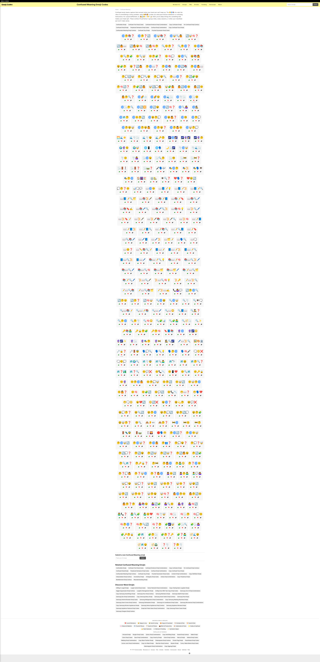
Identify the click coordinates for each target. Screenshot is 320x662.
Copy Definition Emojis (195, 574)
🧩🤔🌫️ (153, 534)
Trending (204, 4)
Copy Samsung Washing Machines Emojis (176, 599)
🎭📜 (185, 168)
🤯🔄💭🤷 (155, 86)
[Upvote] (125, 39)
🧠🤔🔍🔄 (142, 524)
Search (315, 4)
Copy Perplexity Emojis (183, 576)
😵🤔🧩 (197, 412)
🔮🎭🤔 (145, 341)
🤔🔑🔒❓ (141, 463)
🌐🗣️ (158, 147)
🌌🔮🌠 (185, 137)
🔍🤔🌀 (122, 320)
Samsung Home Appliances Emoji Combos (152, 605)
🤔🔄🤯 (152, 452)
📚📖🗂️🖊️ (172, 269)
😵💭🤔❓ (124, 412)
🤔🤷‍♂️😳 (180, 463)
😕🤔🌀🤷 (136, 381)
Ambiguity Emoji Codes (152, 576)
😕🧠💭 (169, 56)
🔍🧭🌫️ (186, 320)
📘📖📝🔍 (190, 249)
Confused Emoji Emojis (122, 27)
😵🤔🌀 (152, 412)
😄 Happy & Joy (142, 623)
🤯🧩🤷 (169, 86)
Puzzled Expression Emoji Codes (161, 30)
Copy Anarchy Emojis (156, 637)
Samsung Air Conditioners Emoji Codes (167, 602)
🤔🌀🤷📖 (196, 66)
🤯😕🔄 (152, 483)
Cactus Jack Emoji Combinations (130, 643)
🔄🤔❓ (135, 300)
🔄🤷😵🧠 (136, 45)
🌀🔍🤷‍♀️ (183, 107)
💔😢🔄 (191, 178)
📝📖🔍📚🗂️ (146, 290)
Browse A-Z (176, 4)
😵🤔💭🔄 (166, 412)
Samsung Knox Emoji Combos (145, 593)
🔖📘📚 (169, 330)
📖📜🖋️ (139, 218)
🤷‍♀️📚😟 (143, 503)
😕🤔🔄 (167, 381)
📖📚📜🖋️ (145, 198)
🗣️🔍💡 (160, 351)
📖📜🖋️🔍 (169, 218)
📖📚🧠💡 (177, 208)
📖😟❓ (128, 249)
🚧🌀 (175, 422)
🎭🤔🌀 (129, 178)
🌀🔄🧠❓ (168, 107)
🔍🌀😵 (161, 300)
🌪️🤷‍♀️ (135, 157)
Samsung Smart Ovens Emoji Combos (126, 602)
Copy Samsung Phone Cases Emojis (176, 608)
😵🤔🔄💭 (182, 412)
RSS (189, 649)
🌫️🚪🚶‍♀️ (122, 168)
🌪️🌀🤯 (183, 147)
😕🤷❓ (122, 391)
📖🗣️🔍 (181, 239)
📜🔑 (177, 279)
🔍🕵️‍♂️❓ (195, 310)
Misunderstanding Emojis (140, 579)
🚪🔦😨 (126, 432)
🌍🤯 (136, 147)
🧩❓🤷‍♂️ (181, 534)
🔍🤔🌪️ (135, 320)
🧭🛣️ (154, 544)
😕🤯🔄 (180, 381)
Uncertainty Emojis (139, 576)
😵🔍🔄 (139, 412)
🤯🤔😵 (152, 493)
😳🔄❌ (153, 402)
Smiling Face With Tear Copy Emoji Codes (166, 591)
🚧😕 (186, 422)
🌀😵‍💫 (184, 117)
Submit (142, 558)
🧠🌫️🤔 (185, 514)
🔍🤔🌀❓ (184, 45)
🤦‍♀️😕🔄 (171, 473)
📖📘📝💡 (164, 188)
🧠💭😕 (197, 514)
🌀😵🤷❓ (170, 117)
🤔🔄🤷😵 (182, 452)
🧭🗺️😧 (142, 544)
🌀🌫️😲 (193, 96)
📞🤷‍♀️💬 (177, 290)
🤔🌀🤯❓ (139, 442)
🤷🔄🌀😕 (184, 86)
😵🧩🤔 (121, 66)
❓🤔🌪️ (177, 544)
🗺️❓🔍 (134, 371)
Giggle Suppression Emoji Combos (125, 591)
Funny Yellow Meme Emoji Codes (189, 643)
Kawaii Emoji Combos (183, 634)
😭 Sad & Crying (153, 623)
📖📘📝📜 (180, 188)
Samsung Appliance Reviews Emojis (176, 605)
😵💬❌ (192, 402)
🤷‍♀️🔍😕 (169, 503)
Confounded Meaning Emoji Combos (126, 30)
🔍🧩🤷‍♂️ (173, 320)
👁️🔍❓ (165, 178)
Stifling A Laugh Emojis (122, 588)
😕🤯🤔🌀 (194, 381)
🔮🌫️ (133, 341)
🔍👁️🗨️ (197, 300)
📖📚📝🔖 (177, 198)
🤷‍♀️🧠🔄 (193, 503)
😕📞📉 (160, 371)
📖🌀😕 (150, 188)
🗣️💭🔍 (147, 351)
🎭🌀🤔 (173, 168)
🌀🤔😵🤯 (128, 127)
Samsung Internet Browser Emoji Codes (127, 599)
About (220, 4)
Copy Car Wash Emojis (148, 643)
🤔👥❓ (166, 442)
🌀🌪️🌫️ (181, 96)
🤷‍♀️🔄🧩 (156, 503)
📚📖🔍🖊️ (128, 269)
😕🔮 (123, 381)
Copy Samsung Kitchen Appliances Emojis (127, 605)
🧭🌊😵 (194, 534)
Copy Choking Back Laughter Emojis (179, 588)
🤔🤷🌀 (167, 463)
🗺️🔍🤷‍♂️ (160, 361)
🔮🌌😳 (193, 330)
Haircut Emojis (181, 637)
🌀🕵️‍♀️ (195, 107)
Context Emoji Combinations (179, 574)
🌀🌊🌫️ (168, 96)
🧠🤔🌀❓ (126, 524)
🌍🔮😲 (124, 147)
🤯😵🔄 (193, 483)
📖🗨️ (193, 239)
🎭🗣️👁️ (197, 168)
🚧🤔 (198, 422)
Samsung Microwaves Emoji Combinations (191, 602)
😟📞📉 (172, 391)
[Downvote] (128, 39)
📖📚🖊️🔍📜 (160, 208)
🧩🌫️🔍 (182, 524)
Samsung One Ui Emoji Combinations (190, 591)
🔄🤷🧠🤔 (152, 45)
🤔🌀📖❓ (152, 66)
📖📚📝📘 (161, 198)
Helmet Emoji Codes (192, 637)
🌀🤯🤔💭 (192, 127)
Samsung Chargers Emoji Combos (125, 611)
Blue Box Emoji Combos (162, 643)
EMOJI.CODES (5, 1)
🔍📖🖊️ (157, 310)
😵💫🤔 (179, 402)
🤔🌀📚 (166, 66)
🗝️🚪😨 (134, 351)
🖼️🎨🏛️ (198, 341)
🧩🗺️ (141, 534)
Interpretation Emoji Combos (124, 576)
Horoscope (212, 4)
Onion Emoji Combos (169, 637)
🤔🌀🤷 (153, 442)
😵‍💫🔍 (138, 422)
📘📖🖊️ (141, 259)
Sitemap (184, 649)
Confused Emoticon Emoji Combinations (156, 24)
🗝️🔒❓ (121, 351)
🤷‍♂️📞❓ (122, 514)
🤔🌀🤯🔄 (123, 442)
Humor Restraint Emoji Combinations (157, 588)
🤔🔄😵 (139, 452)
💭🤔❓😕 (123, 188)
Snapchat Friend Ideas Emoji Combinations (152, 608)
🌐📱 (147, 147)
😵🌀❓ (166, 402)
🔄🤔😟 (122, 300)
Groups (184, 4)
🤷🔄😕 (198, 86)
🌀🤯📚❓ (160, 35)
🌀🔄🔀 (141, 107)
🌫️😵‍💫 (172, 157)
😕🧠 (134, 391)
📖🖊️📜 (156, 239)
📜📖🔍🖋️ (144, 279)
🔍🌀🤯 (173, 300)
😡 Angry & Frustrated (166, 623)
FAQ (190, 4)
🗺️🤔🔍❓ (197, 361)
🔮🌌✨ (121, 341)
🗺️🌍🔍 (134, 361)
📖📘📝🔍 (196, 188)
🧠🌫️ (173, 514)
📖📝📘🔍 (145, 229)
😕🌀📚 (198, 45)
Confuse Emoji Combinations (159, 27)
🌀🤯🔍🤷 (176, 35)
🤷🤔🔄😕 (195, 493)
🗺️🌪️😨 (147, 361)
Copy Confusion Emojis (175, 24)
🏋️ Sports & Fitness (151, 626)
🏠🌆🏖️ (141, 178)
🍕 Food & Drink (191, 623)
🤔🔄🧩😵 (192, 76)
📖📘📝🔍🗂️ (128, 198)
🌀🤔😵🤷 (144, 127)
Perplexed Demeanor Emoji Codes (139, 27)
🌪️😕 (124, 157)
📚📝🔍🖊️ (128, 279)
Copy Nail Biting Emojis (169, 634)
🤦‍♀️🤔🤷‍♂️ (184, 473)
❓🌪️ (165, 544)
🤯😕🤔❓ (166, 483)
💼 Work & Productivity (165, 626)
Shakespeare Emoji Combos (163, 640)
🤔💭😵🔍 (160, 76)
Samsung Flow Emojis (183, 596)
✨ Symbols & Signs (173, 629)
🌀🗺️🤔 (124, 117)
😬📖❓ (185, 391)
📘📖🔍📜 (126, 259)
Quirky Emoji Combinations (153, 634)
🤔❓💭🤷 (124, 473)
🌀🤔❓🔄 (144, 35)
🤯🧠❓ (165, 493)
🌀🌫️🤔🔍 (127, 107)
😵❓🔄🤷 (136, 66)
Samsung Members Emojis (163, 593)
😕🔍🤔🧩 (126, 56)
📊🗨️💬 (137, 188)
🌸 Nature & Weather (126, 626)
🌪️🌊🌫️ (196, 147)
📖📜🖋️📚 (153, 218)
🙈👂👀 (150, 422)
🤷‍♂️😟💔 (148, 514)
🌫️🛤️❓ (148, 168)
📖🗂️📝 (169, 239)
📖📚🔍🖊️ (193, 198)
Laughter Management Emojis (145, 591)
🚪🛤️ (138, 432)
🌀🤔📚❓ (128, 35)
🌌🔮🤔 (198, 137)
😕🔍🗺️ (185, 371)
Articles (196, 4)
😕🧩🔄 (146, 391)
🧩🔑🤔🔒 (127, 534)
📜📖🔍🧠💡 (162, 279)
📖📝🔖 (192, 229)
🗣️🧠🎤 (185, 351)
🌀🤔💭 (196, 117)
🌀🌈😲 (155, 96)
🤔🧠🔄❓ (123, 86)
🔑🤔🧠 (156, 330)
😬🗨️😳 (128, 402)
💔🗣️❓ (178, 178)
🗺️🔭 (172, 361)
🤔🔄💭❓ (124, 452)
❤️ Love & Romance (130, 623)
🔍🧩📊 (161, 320)
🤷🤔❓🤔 (128, 503)
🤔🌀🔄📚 (180, 66)
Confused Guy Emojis (144, 30)
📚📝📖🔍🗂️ (190, 269)
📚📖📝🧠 (174, 259)
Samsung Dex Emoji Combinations (125, 596)
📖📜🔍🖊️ (193, 208)
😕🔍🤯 (141, 56)
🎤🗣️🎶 (161, 168)
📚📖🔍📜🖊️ (192, 259)
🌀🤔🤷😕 (176, 127)
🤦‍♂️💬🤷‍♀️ (197, 473)
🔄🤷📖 (121, 45)
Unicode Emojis (126, 634)
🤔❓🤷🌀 (156, 473)
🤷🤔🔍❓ (128, 96)
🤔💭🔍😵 (144, 76)
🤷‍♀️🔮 (181, 503)
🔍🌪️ (185, 300)
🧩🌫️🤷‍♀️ (195, 524)
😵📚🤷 (195, 56)
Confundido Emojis (121, 24)
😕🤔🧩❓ (155, 56)
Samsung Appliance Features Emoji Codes (127, 608)
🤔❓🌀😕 (194, 463)
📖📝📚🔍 (161, 229)
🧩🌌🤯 (169, 524)
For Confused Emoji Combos (191, 24)
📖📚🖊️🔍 (142, 208)
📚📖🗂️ (158, 269)
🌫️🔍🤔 (160, 157)
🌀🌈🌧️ (142, 96)
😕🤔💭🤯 (152, 381)
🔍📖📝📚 (142, 310)
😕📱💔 (173, 371)
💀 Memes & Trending (160, 629)
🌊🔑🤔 (160, 137)
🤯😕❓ (181, 483)
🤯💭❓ (139, 483)
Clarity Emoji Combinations (168, 576)
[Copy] (131, 39)
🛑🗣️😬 (161, 432)
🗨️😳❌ (198, 351)
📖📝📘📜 (129, 229)
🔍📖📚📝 (126, 310)
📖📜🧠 (184, 218)
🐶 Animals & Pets (179, 623)
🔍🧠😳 (148, 320)
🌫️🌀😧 (147, 157)
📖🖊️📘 (143, 239)
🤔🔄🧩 (197, 452)
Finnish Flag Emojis (178, 640)
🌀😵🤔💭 (154, 117)
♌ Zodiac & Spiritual (194, 626)
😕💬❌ (147, 371)
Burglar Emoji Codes (138, 634)
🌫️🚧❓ (195, 157)
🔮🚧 (157, 341)
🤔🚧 (155, 463)
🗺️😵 (183, 361)
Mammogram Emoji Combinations (153, 646)
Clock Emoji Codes (127, 637)
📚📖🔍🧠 (144, 269)
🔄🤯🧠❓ (192, 35)
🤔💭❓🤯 (196, 442)
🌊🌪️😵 (147, 137)
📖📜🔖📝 (124, 218)
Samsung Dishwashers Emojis (147, 602)
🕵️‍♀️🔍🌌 (169, 341)
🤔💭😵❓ (180, 442)
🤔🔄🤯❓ (166, 452)
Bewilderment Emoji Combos (124, 579)
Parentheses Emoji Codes (192, 640)
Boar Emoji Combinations (141, 637)
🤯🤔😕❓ (137, 493)
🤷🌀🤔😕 (179, 493)
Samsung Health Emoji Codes (180, 593)
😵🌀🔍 (182, 56)
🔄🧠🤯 (148, 300)
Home (116, 9)
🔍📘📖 (182, 310)
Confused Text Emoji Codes (135, 24)
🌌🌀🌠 (173, 137)
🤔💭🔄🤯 (128, 76)
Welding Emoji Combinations (128, 640)
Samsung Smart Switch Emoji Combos (164, 596)
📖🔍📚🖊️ (128, 239)
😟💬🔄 (159, 391)
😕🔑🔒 (198, 371)
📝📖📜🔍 (191, 279)
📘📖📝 (160, 249)
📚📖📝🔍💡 (157, 259)
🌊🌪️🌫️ (134, 137)
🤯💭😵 (126, 483)
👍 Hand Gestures (146, 629)
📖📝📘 (197, 218)
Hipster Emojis (174, 643)
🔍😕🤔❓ (168, 45)
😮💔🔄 (141, 402)
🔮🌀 (181, 330)
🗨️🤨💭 (121, 361)
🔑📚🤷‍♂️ (127, 330)
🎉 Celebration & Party (180, 626)
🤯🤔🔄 (123, 493)
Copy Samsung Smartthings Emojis (125, 593)
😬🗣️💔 (197, 391)
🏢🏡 (153, 178)
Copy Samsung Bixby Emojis (144, 596)
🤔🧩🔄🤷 (139, 86)
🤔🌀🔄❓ (176, 432)
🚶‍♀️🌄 (149, 432)
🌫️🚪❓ (135, 168)
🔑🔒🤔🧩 (141, 330)
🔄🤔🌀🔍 (192, 290)
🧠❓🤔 (157, 524)
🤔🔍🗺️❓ (125, 463)
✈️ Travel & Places (139, 626)
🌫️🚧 (183, 157)
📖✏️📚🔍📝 (144, 249)
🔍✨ (198, 320)
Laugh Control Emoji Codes (138, 588)
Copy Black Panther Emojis (146, 640)
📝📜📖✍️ (163, 290)
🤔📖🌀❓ (176, 76)
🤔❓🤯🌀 (140, 473)
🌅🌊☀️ (121, 137)
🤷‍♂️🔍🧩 (135, 514)
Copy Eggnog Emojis (170, 646)
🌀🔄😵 (154, 107)
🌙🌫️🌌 (170, 147)
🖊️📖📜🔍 (184, 341)
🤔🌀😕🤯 (192, 432)
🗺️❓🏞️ (121, 371)
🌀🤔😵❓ (160, 127)
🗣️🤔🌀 (173, 351)
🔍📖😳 (169, 310)
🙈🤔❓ (163, 422)
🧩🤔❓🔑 (167, 534)
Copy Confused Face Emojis (176, 27)
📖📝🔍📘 (177, 229)
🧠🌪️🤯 (161, 514)
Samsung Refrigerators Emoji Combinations (151, 599)
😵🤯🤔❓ (124, 422)
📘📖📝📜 (174, 249)
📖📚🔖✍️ (126, 208)
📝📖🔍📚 (128, 290)
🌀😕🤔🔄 (138, 117)
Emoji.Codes (138, 649)
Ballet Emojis (194, 634)
